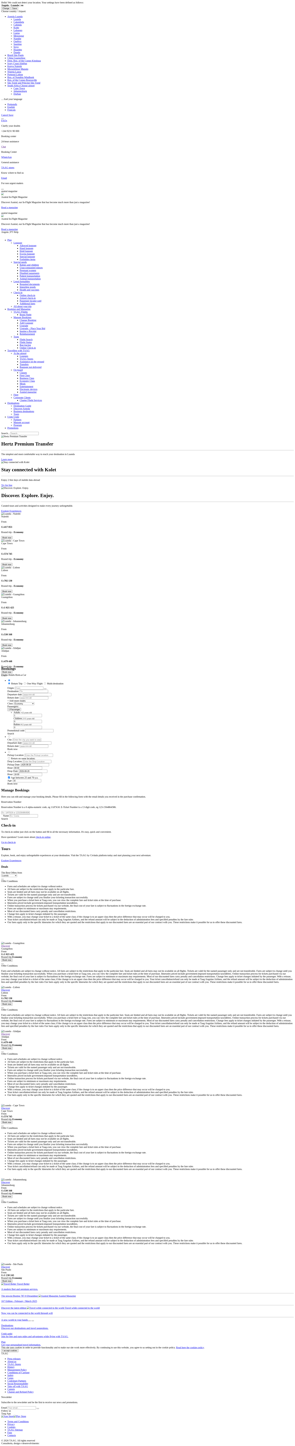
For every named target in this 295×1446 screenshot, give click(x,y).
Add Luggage (26, 323)
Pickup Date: (13, 764)
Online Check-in (28, 347)
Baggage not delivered (30, 367)
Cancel (5, 115)
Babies (22, 724)
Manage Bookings (22, 317)
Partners (17, 419)
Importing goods (28, 287)
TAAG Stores (26, 359)
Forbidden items (27, 259)
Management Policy (17, 1369)
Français (11, 110)
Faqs (9, 1432)
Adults (23, 712)
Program (18, 425)
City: (9, 739)
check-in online (43, 837)
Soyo (16, 47)
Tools (16, 336)
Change (5, 8)
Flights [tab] (4, 675)
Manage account (22, 422)
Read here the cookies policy (190, 1347)
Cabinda (18, 24)
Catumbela (19, 22)
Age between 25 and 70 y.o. (24, 777)
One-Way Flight (35, 683)
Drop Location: (14, 761)
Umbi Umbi (13, 417)
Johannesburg (20, 91)
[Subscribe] (38, 1408)
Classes (23, 372)
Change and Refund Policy (20, 1392)
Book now (6, 538)
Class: (10, 703)
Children (24, 718)
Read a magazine (9, 207)
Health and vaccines (29, 289)
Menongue (19, 36)
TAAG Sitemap (15, 1429)
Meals (23, 383)
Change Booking (28, 320)
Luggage (18, 242)
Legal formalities (22, 281)
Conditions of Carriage (18, 1372)
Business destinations (24, 411)
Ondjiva (17, 41)
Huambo (18, 49)
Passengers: (13, 706)
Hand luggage (26, 248)
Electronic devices (28, 389)
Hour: (10, 768)
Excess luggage (27, 254)
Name (6, 815)
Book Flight (25, 314)
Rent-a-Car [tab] (20, 675)
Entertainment (26, 386)
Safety (10, 1375)
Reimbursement (27, 334)
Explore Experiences (11, 511)
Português (12, 104)
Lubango (18, 30)
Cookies (11, 1427)
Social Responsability (17, 1383)
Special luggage (27, 256)
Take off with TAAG (17, 1386)
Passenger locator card (30, 301)
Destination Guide (22, 406)
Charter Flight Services (31, 400)
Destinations (13, 403)
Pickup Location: (15, 755)
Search (4, 818)
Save (14, 8)
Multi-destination (55, 683)
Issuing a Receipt (28, 331)
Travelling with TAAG (18, 350)
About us (11, 1361)
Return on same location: (23, 758)
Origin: (10, 688)
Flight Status (26, 342)
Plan (9, 240)
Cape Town (19, 88)
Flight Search (26, 339)
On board (18, 370)
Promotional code (15, 730)
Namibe (17, 38)
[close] (2, 879)
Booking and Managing (18, 309)
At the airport (20, 353)
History (11, 1367)
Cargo (10, 1378)
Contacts (11, 1435)
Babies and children (29, 265)
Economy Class (27, 381)
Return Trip (16, 683)
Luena (17, 33)
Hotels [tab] (11, 675)
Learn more (6, 459)
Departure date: (14, 694)
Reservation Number (11, 802)
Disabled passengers (29, 273)
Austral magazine (28, 392)
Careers (11, 1389)
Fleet (16, 394)
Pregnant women (28, 270)
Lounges (24, 356)
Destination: (13, 691)
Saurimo (18, 44)
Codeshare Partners (16, 1381)
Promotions (12, 428)
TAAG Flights (21, 312)
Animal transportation (30, 278)
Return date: (13, 697)
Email (4, 1407)
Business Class (27, 378)
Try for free (6, 485)
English (11, 107)
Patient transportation (30, 276)
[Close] (2, 118)
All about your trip (22, 306)
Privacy (11, 1424)
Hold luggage (26, 251)
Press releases (14, 1358)
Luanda (17, 19)
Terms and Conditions (18, 1421)
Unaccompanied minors (31, 267)
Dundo (17, 52)
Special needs (20, 262)
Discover (5, 946)
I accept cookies (9, 1350)
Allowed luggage (28, 245)
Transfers (24, 364)
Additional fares (27, 303)
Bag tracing (25, 345)
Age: (9, 780)
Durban (17, 94)
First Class (25, 375)
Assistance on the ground (32, 361)
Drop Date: (12, 771)
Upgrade (24, 325)
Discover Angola (22, 408)
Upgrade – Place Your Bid (32, 328)
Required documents (30, 284)
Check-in (18, 292)
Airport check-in (28, 298)
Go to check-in (8, 842)
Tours (16, 414)
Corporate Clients (22, 397)
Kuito (16, 27)
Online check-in (27, 295)
